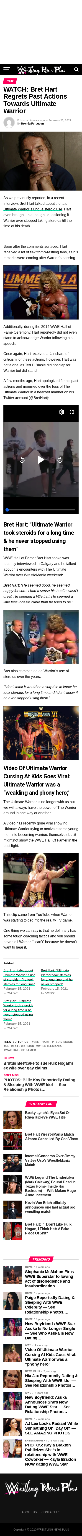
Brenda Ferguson (32, 123)
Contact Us (50, 1512)
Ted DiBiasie (63, 1042)
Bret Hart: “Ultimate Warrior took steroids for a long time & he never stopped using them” (18, 1010)
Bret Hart (41, 1042)
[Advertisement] (41, 32)
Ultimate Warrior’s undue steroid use (32, 209)
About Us (29, 1512)
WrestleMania (50, 1046)
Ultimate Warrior (19, 1046)
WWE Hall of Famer (20, 1050)
